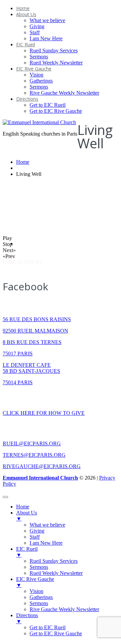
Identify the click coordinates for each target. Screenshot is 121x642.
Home (23, 8)
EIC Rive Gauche (33, 68)
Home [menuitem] (22, 506)
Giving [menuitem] (37, 531)
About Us (26, 14)
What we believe (47, 20)
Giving (37, 26)
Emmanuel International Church (40, 478)
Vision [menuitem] (36, 591)
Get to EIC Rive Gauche (56, 111)
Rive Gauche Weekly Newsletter (64, 93)
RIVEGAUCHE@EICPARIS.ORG (42, 466)
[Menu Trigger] (5, 497)
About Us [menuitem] (26, 516)
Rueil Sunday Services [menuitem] (54, 561)
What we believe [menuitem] (47, 525)
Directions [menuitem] (27, 618)
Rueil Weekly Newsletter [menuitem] (56, 573)
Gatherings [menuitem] (41, 597)
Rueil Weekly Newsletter (56, 62)
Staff (35, 32)
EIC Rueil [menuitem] (27, 552)
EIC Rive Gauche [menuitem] (35, 582)
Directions (27, 99)
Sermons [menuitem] (39, 567)
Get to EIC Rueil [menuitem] (48, 627)
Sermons (39, 56)
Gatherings (41, 81)
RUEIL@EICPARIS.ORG (32, 443)
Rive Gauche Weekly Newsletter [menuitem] (64, 609)
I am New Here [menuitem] (46, 543)
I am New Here (46, 38)
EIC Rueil (25, 44)
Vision (36, 75)
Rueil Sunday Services (54, 50)
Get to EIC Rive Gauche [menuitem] (56, 633)
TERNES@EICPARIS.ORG (34, 455)
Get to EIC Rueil (48, 105)
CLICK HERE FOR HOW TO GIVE (44, 413)
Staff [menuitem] (35, 537)
